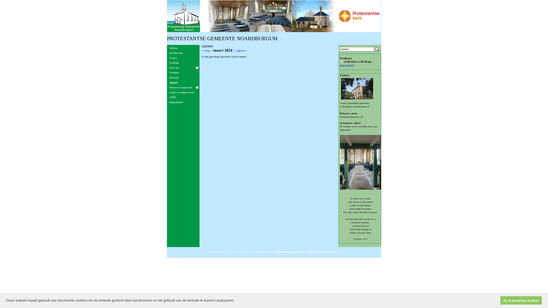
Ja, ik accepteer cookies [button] (521, 300)
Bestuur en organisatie (180, 87)
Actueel (173, 57)
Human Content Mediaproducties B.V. (325, 251)
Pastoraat (174, 77)
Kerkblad (174, 62)
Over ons (174, 67)
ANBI (172, 97)
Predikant (174, 72)
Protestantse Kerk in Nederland (290, 251)
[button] (236, 300)
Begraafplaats (176, 102)
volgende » (241, 50)
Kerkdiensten (176, 53)
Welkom (173, 48)
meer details (347, 65)
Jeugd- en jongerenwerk (181, 92)
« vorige (206, 50)
